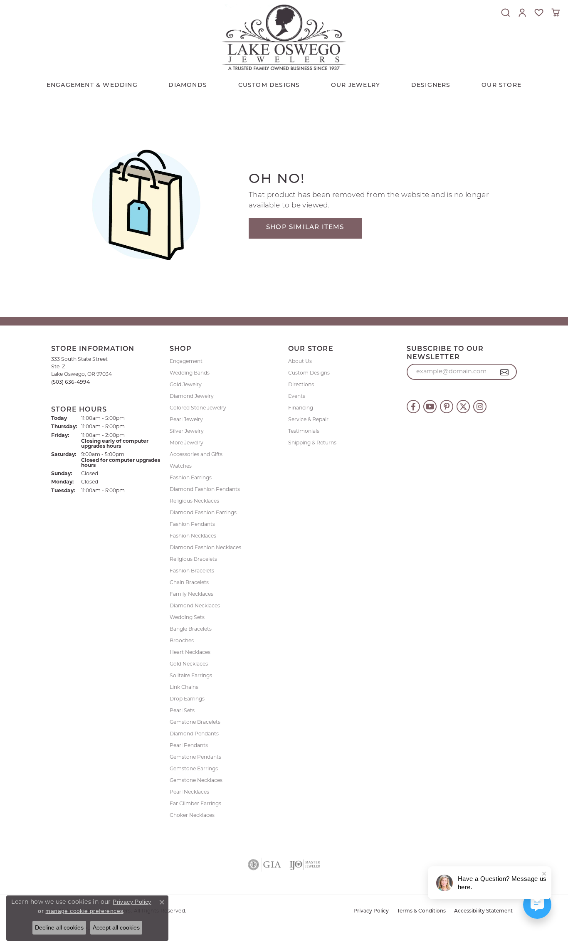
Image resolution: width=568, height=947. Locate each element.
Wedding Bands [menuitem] (190, 373)
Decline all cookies (59, 927)
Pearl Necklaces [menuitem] (189, 792)
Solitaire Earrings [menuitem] (191, 675)
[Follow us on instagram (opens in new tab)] (480, 406)
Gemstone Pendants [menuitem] (195, 757)
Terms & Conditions (421, 911)
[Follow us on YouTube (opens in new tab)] (430, 406)
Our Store (501, 85)
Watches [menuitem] (181, 466)
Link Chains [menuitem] (184, 687)
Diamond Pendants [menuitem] (194, 734)
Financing (300, 408)
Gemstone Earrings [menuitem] (194, 769)
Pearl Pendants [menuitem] (189, 745)
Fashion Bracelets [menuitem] (192, 571)
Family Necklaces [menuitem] (191, 594)
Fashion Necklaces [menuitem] (193, 536)
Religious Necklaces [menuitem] (194, 501)
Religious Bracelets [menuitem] (193, 559)
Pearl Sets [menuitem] (182, 710)
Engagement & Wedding (92, 85)
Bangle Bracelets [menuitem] (191, 629)
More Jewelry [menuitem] (186, 443)
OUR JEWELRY (355, 85)
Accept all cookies (116, 927)
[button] (505, 12)
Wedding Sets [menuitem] (187, 617)
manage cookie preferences (84, 911)
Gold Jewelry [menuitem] (186, 384)
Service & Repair (308, 419)
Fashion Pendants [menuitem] (192, 524)
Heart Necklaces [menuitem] (190, 652)
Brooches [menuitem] (182, 641)
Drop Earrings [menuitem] (187, 699)
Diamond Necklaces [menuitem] (195, 606)
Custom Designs (309, 373)
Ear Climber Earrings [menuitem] (195, 803)
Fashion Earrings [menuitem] (191, 478)
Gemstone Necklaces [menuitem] (196, 780)
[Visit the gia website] (264, 864)
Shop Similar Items (305, 227)
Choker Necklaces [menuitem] (192, 815)
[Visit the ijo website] (305, 864)
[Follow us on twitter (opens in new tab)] (463, 406)
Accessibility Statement (483, 911)
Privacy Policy (371, 911)
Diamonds (187, 85)
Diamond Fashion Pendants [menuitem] (205, 489)
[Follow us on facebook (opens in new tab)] (413, 406)
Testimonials (303, 431)
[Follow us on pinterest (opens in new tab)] (446, 406)
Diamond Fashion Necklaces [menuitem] (205, 547)
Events (296, 396)
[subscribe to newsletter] (504, 372)
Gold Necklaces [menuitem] (189, 664)
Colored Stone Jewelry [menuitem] (198, 408)
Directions (301, 384)
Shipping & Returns (312, 443)
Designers (431, 85)
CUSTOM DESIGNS (269, 85)
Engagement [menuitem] (186, 361)
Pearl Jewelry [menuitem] (186, 419)
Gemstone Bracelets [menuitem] (195, 722)
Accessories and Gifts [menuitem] (196, 454)
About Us (300, 361)
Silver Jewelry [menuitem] (187, 431)
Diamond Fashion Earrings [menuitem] (203, 512)
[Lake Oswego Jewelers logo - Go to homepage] (284, 37)
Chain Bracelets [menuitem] (189, 582)
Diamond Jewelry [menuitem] (192, 396)
